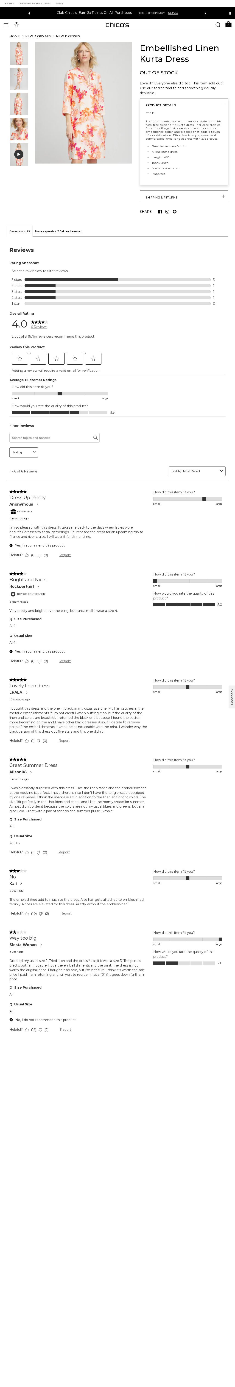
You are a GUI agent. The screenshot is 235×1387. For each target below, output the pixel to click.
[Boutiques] (16, 24)
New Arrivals (38, 36)
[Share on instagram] (167, 211)
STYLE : (150, 113)
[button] (228, 24)
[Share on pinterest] (174, 211)
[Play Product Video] (19, 154)
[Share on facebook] (160, 211)
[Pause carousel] (230, 13)
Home (15, 36)
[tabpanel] (117, 640)
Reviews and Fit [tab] (20, 231)
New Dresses (68, 36)
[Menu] (6, 24)
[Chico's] (117, 25)
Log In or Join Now (152, 13)
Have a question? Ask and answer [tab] (58, 231)
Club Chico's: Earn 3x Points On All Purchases (94, 12)
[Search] (218, 24)
